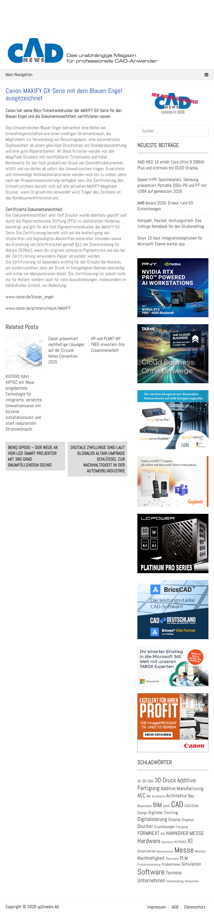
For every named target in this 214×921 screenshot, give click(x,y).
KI (190, 841)
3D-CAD (148, 781)
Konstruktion (146, 851)
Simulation (191, 864)
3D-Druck (165, 780)
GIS (162, 834)
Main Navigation (19, 74)
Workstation (192, 881)
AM (149, 796)
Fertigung (182, 827)
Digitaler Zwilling (163, 812)
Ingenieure (167, 842)
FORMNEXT (148, 833)
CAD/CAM (191, 805)
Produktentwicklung (148, 864)
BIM (157, 805)
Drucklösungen (164, 826)
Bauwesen (144, 805)
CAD (177, 804)
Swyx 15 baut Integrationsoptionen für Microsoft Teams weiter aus (170, 241)
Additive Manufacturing (182, 788)
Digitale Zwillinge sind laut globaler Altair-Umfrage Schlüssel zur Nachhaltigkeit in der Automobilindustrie (97, 459)
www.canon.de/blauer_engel (30, 297)
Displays (188, 819)
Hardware (148, 841)
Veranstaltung (175, 881)
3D (139, 781)
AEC (141, 795)
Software (151, 872)
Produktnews (171, 864)
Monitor (200, 851)
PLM (184, 858)
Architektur (176, 795)
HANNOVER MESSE (185, 833)
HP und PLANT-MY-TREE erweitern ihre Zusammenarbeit (108, 344)
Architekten (158, 796)
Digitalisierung (152, 819)
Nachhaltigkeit (151, 858)
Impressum (156, 907)
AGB (175, 907)
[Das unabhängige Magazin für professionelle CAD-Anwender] (107, 27)
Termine (174, 872)
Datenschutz (195, 907)
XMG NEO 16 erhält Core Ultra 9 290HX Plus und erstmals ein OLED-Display (170, 165)
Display (174, 819)
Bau (191, 796)
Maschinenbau (165, 851)
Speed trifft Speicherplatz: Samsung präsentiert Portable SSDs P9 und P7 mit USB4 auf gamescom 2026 (172, 185)
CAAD (166, 806)
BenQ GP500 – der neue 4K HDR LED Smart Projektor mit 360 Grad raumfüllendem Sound (33, 456)
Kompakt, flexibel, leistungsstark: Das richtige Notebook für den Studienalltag (170, 223)
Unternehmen (151, 880)
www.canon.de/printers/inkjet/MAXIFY (38, 308)
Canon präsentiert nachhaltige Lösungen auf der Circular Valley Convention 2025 (66, 350)
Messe (184, 850)
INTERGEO (180, 842)
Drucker (145, 826)
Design (142, 812)
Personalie (172, 858)
